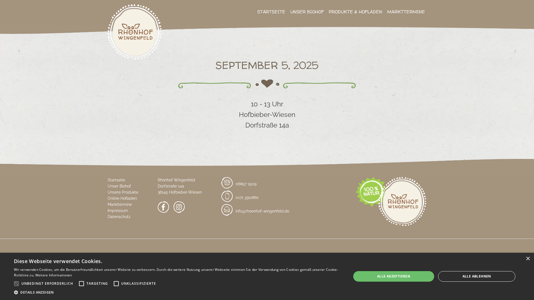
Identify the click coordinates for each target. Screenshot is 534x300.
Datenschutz (119, 216)
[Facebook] (163, 208)
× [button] (528, 259)
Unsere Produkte (123, 192)
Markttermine (406, 12)
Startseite (271, 12)
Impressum (118, 210)
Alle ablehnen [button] (477, 276)
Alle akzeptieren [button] (393, 276)
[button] (177, 292)
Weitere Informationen (53, 275)
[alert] (267, 276)
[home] (135, 35)
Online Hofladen (122, 198)
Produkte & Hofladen (355, 12)
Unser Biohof (307, 12)
